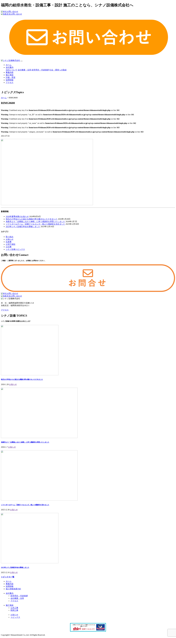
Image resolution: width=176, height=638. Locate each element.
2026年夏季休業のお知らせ (17, 216)
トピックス (15, 617)
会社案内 (9, 67)
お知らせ (9, 239)
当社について (11, 70)
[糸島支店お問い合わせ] (11, 296)
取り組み (9, 237)
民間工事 (14, 610)
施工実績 (9, 75)
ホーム (8, 65)
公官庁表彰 (10, 244)
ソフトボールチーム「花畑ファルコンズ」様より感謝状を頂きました (35, 224)
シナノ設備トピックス (15, 249)
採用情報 (9, 80)
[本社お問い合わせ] (9, 293)
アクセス (9, 82)
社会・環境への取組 (58, 70)
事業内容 (9, 72)
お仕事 (8, 247)
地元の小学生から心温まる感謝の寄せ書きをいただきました (31, 219)
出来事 (8, 242)
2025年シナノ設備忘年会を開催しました (23, 227)
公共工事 (14, 608)
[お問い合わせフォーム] (88, 291)
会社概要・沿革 (24, 70)
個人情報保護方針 (13, 589)
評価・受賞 (10, 77)
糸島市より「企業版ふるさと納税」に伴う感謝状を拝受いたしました (35, 221)
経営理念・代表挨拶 (40, 70)
